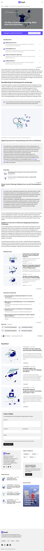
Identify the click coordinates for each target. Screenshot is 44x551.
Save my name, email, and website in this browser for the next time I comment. (19, 441)
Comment (5, 419)
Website (5, 435)
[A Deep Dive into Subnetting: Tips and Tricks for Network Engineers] (3, 486)
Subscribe (29, 474)
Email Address (25, 428)
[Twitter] (6, 467)
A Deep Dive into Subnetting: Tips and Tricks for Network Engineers (30, 255)
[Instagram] (8, 467)
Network (34, 454)
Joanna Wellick (10, 499)
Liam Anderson (10, 477)
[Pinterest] (10, 467)
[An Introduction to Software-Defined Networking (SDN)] (3, 494)
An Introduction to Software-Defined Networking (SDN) (14, 494)
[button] (2, 2)
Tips (25, 457)
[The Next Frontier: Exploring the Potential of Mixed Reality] (11, 355)
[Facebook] (4, 467)
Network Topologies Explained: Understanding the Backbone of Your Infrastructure (31, 267)
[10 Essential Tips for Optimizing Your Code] (3, 479)
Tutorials (32, 457)
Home (2, 6)
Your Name (5, 428)
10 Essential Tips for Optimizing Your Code (12, 479)
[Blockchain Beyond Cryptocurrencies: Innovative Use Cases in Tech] (11, 397)
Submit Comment (8, 444)
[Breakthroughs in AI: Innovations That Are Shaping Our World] (11, 375)
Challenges (6, 6)
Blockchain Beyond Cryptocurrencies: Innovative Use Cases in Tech (14, 502)
